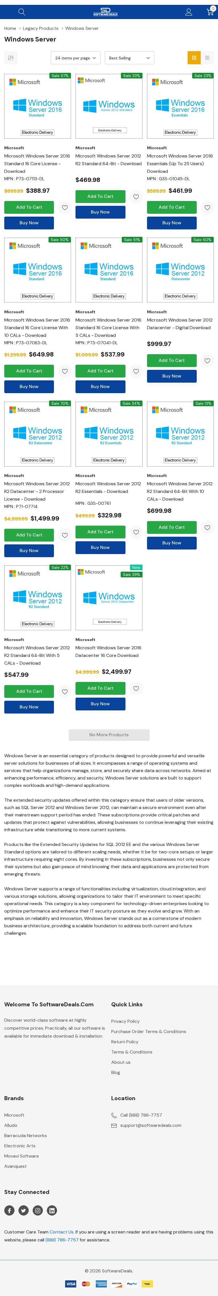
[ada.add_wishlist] (64, 207)
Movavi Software (21, 1156)
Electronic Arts (19, 1146)
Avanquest (15, 1166)
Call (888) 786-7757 (141, 1115)
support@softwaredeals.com (150, 1125)
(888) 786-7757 (62, 1240)
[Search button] (22, 12)
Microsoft (14, 1115)
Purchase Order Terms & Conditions (148, 1031)
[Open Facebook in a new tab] (9, 1211)
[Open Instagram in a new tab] (38, 1211)
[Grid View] (194, 57)
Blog (115, 1072)
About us (121, 1062)
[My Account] (188, 12)
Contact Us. (62, 1232)
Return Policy (125, 1042)
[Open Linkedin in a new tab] (52, 1211)
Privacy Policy (125, 1021)
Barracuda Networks (25, 1136)
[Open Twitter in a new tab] (23, 1211)
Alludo (10, 1125)
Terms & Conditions (131, 1052)
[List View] (207, 57)
